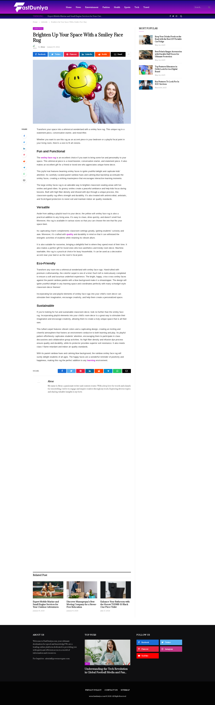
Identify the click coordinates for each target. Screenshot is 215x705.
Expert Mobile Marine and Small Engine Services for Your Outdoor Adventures (76, 16)
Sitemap (125, 690)
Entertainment (91, 7)
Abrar (43, 47)
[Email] (24, 180)
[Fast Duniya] (31, 7)
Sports (127, 7)
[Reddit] (24, 161)
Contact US (111, 690)
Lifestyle (38, 28)
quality (69, 234)
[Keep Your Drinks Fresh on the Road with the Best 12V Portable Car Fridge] (146, 40)
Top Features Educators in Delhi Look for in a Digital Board (166, 69)
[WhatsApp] (24, 173)
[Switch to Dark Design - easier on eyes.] (181, 16)
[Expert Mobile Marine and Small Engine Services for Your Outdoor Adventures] (48, 589)
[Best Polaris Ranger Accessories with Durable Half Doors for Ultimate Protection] (146, 55)
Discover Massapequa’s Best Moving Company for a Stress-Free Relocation (82, 604)
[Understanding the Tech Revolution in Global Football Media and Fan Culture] (107, 652)
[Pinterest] (24, 154)
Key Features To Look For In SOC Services (167, 82)
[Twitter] (24, 142)
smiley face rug (48, 157)
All (87, 664)
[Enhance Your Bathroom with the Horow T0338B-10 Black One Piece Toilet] (115, 589)
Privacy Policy (93, 690)
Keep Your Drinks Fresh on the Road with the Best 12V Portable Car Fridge (168, 39)
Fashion (106, 7)
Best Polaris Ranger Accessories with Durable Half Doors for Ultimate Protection (168, 54)
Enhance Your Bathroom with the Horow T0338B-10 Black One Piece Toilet (115, 604)
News (78, 7)
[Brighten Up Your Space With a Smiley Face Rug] (82, 92)
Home (69, 7)
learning (91, 360)
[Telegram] (24, 167)
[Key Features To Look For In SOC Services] (146, 85)
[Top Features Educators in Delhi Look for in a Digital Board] (146, 70)
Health (117, 7)
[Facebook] (24, 135)
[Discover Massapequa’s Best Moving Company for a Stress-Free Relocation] (82, 589)
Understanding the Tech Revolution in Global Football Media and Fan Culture (106, 670)
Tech (136, 7)
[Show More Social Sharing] (128, 54)
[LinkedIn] (24, 148)
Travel (146, 7)
